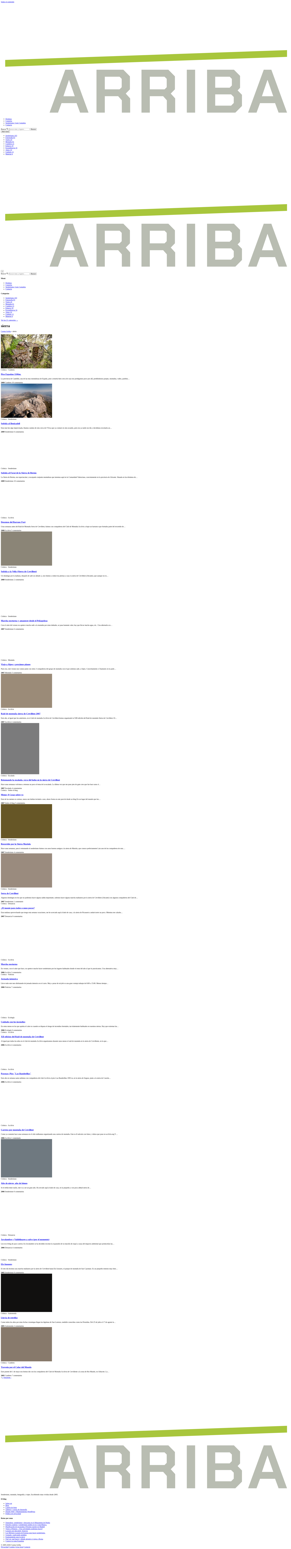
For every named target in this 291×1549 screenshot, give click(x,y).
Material (9, 154)
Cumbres (9, 144)
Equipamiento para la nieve (15, 1537)
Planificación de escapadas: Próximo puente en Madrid (25, 1527)
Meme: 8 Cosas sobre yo (12, 795)
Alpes (8, 150)
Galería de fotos (11, 1508)
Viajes (8, 140)
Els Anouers (6, 1264)
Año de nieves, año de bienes (14, 1183)
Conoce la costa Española (14, 1541)
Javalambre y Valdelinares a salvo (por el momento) (25, 1239)
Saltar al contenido (7, 2)
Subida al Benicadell (10, 423)
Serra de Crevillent (9, 893)
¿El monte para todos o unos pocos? (18, 908)
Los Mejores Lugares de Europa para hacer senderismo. (25, 1533)
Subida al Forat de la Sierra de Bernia (18, 473)
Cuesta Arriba (6, 331)
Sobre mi (8, 1503)
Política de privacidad (13, 1514)
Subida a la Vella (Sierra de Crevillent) (19, 571)
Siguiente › (7, 1378)
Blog (7, 1505)
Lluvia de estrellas (9, 1318)
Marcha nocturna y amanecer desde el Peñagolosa (24, 621)
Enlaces (9, 146)
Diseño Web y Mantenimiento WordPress (20, 1512)
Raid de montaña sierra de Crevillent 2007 (20, 713)
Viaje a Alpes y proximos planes (15, 664)
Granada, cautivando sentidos (16, 1535)
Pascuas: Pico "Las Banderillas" (16, 1073)
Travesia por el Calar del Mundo (16, 1367)
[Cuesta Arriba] (145, 115)
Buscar (3, 129)
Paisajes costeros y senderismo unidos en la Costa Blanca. (26, 1525)
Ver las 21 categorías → (9, 320)
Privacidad (5, 1547)
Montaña (9, 142)
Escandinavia (11, 148)
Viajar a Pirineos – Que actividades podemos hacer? (24, 1529)
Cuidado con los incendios (13, 1022)
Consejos (8, 121)
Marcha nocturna (9, 964)
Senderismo (11, 136)
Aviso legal (19, 1547)
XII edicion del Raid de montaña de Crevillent (22, 1036)
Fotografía (10, 138)
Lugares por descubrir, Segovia (16, 1531)
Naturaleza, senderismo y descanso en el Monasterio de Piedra (27, 1523)
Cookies (12, 1547)
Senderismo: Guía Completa (15, 123)
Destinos (8, 119)
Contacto (8, 125)
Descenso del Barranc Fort (13, 522)
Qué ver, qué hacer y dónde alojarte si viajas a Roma (24, 1539)
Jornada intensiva (9, 979)
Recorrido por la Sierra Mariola (16, 844)
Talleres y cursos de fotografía (16, 1510)
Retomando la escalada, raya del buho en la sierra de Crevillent (30, 780)
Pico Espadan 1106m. (11, 374)
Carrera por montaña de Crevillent (17, 1130)
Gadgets (9, 152)
